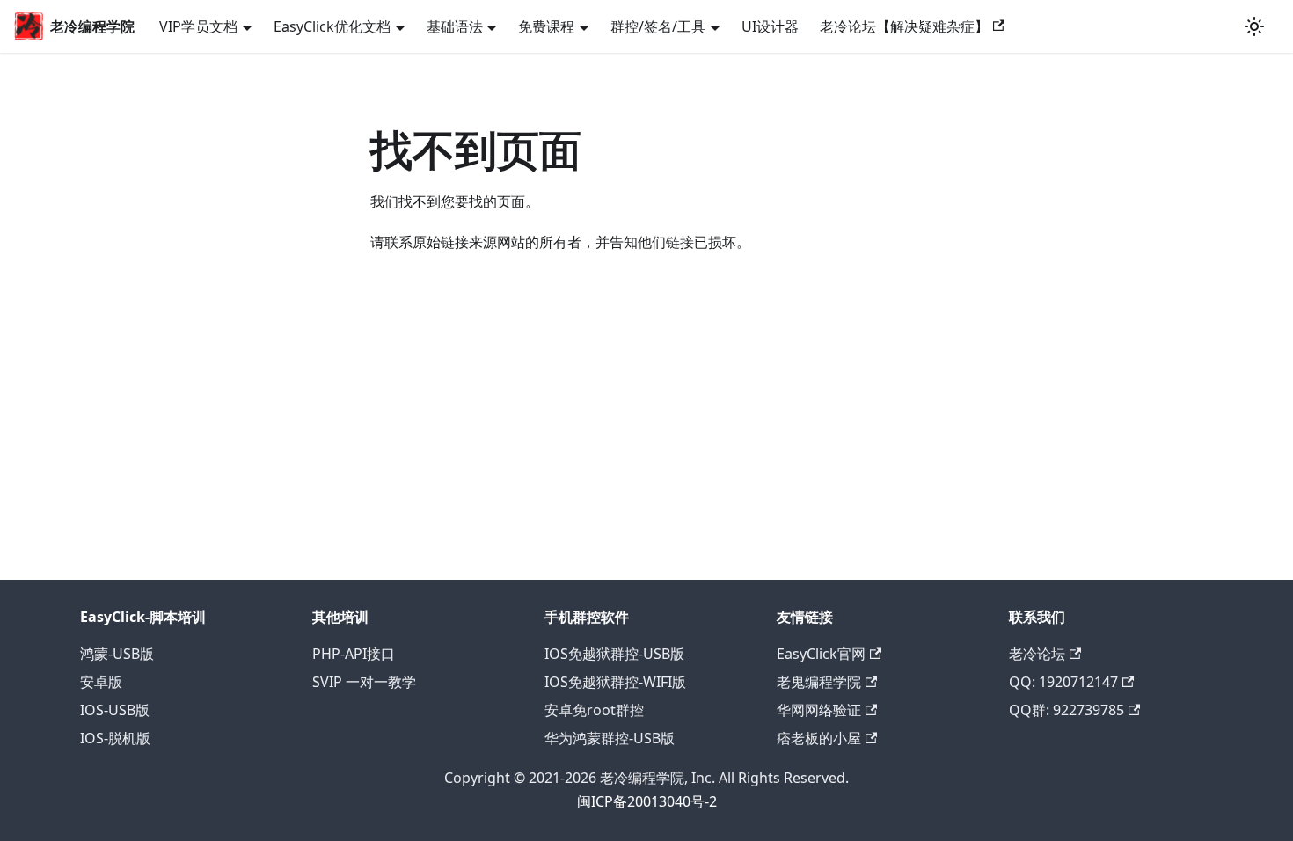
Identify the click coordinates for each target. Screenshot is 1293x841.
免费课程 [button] (546, 26)
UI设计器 (770, 26)
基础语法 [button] (455, 26)
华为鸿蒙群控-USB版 (609, 738)
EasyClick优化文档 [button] (332, 26)
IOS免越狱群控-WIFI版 (615, 681)
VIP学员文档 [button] (198, 26)
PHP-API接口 (353, 653)
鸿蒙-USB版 (117, 653)
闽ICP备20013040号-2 (647, 801)
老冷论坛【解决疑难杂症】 (904, 26)
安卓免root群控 (594, 710)
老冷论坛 (1037, 653)
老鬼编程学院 (819, 681)
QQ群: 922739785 (1066, 710)
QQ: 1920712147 (1063, 681)
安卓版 (101, 681)
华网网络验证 (819, 710)
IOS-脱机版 (115, 738)
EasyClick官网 (821, 653)
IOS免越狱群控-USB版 (614, 653)
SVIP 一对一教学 (364, 681)
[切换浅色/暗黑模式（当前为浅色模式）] (1254, 26)
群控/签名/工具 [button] (657, 26)
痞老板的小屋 (819, 738)
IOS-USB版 (115, 710)
